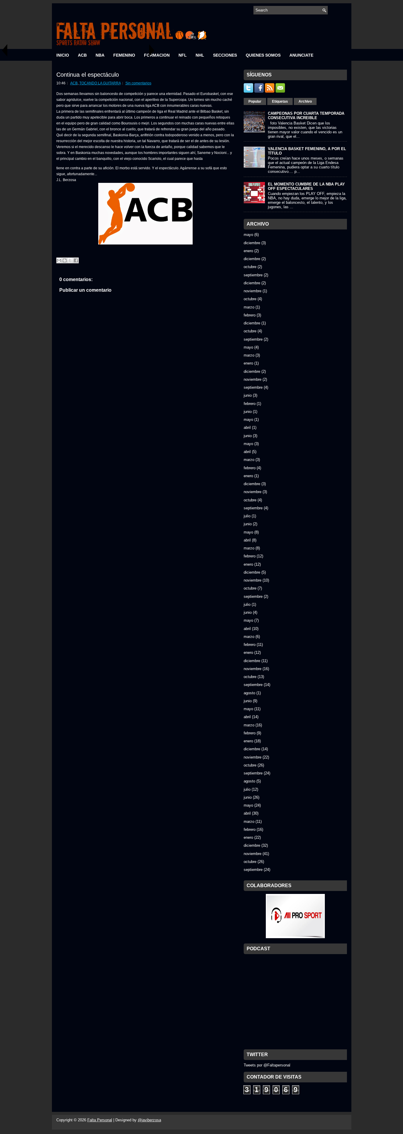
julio (247, 516)
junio (248, 395)
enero (248, 251)
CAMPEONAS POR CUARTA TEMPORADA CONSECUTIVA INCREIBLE (306, 115)
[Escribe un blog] (65, 260)
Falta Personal (99, 1120)
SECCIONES (225, 55)
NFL (182, 55)
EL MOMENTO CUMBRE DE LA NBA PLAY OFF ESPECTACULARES (306, 186)
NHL (200, 55)
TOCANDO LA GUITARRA (100, 83)
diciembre (252, 243)
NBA (100, 55)
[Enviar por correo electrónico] (59, 260)
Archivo (305, 101)
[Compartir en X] (70, 260)
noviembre (252, 291)
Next (152, 50)
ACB (82, 55)
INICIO (62, 55)
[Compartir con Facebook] (76, 260)
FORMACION (157, 55)
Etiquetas (280, 101)
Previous (4, 50)
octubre (250, 267)
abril (247, 427)
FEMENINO (124, 55)
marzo (249, 307)
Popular (254, 101)
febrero (249, 315)
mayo (248, 234)
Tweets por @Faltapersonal (267, 1065)
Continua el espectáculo (87, 75)
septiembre (253, 275)
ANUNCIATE (301, 55)
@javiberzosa (149, 1120)
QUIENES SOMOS (263, 55)
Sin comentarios (138, 83)
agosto (249, 693)
